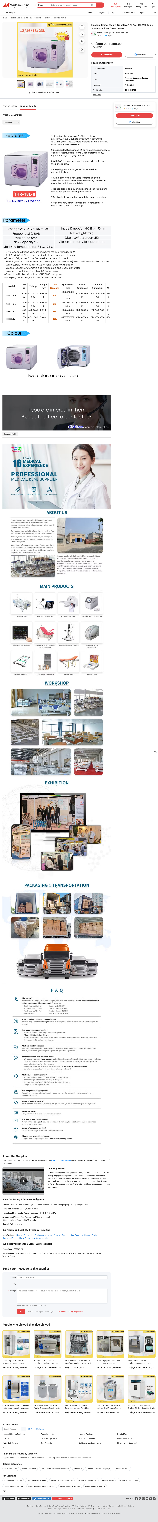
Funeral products (47, 1434)
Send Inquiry (106, 55)
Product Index (121, 1506)
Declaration (105, 1513)
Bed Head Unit (68, 1235)
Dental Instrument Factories (62, 1480)
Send (21, 1311)
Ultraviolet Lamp (10, 1468)
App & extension (126, 13)
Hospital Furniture (86, 1434)
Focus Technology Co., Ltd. (62, 1513)
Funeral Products (92, 1235)
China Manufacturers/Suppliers (59, 1506)
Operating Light (42, 1238)
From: (14, 1277)
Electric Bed (80, 1235)
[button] (92, 5)
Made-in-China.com (68, 1509)
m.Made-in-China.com (85, 1509)
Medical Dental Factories (87, 1480)
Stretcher (57, 1235)
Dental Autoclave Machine (70, 1486)
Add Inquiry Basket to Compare (45, 92)
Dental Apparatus (29, 1468)
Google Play (24, 1498)
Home (4, 18)
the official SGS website (61, 1160)
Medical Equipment (33, 18)
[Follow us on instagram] (143, 1498)
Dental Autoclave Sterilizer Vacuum (41, 1486)
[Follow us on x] (140, 1498)
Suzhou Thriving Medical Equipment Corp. (113, 33)
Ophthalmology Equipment (89, 1443)
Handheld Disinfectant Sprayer (98, 1468)
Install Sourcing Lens (64, 1498)
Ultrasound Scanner (10, 1238)
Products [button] (42, 5)
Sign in (153, 6)
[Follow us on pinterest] (150, 1498)
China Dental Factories (13, 1480)
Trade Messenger (41, 1498)
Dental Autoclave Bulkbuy (95, 1486)
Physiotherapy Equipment (127, 1443)
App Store (9, 1498)
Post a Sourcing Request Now (71, 1311)
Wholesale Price (93, 1506)
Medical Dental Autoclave (128, 1480)
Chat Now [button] (141, 55)
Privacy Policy (116, 1513)
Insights (131, 1506)
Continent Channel (107, 1506)
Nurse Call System (27, 1238)
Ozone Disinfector (122, 1468)
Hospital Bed (21, 1235)
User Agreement (92, 1513)
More (4, 1491)
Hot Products (28, 1506)
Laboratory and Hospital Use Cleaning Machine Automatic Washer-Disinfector (13, 1363)
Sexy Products (46, 1443)
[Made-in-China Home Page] (15, 5)
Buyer (101, 13)
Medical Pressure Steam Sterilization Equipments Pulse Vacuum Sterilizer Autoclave (139, 1363)
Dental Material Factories (36, 1480)
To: (15, 1284)
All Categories (11, 13)
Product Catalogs (37, 1429)
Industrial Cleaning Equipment (13, 1434)
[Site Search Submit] (100, 5)
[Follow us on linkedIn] (154, 1498)
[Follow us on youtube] (147, 1498)
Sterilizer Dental (108, 1480)
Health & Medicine (16, 18)
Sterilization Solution (87, 1438)
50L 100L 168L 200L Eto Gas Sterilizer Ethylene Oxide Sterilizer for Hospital (142, 1408)
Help (112, 13)
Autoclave (49, 1235)
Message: (12, 1290)
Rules (154, 13)
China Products (41, 1506)
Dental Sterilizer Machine (13, 1486)
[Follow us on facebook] (136, 1498)
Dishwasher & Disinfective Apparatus (55, 1468)
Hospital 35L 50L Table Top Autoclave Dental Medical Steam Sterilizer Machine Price (46, 1363)
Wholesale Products (79, 1506)
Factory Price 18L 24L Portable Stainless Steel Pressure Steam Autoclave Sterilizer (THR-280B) (109, 1408)
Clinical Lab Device (9, 1443)
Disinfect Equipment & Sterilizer (55, 18)
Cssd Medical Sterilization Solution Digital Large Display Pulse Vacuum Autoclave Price (15, 1408)
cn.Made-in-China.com (102, 1509)
